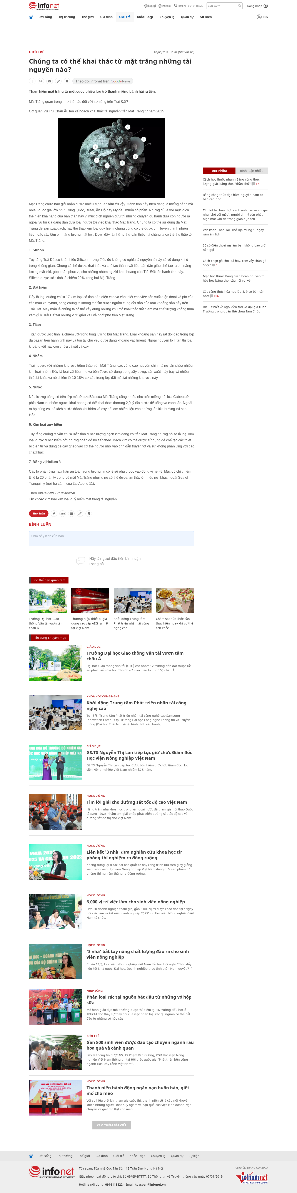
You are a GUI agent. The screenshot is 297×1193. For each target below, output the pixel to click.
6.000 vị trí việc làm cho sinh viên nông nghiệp (136, 902)
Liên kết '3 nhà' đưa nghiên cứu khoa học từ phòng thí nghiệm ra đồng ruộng (134, 855)
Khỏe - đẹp (145, 17)
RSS (265, 17)
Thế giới (88, 17)
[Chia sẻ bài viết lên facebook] (32, 81)
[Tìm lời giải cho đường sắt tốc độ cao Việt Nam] (55, 812)
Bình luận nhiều (252, 171)
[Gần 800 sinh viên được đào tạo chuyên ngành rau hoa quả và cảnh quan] (55, 1052)
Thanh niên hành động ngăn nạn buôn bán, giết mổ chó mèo (138, 1090)
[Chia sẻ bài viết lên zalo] (41, 81)
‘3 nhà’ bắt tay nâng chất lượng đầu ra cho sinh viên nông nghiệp (138, 954)
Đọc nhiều (219, 171)
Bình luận (38, 513)
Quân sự (187, 17)
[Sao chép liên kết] (58, 81)
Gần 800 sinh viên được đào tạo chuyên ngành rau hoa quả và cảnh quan (140, 1045)
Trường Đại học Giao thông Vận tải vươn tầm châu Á (46, 623)
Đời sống (45, 17)
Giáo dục (93, 647)
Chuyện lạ (167, 17)
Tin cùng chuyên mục (50, 638)
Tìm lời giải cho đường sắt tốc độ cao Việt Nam (137, 802)
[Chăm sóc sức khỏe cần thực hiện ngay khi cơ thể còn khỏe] (175, 600)
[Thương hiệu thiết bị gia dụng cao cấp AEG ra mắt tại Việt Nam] (90, 600)
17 (257, 184)
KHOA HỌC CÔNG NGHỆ (103, 696)
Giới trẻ (124, 17)
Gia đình (106, 17)
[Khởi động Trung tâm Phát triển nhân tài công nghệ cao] (133, 600)
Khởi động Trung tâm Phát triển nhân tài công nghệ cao (131, 623)
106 (216, 296)
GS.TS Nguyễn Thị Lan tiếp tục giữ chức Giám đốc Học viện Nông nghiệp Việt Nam (139, 755)
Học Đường (96, 796)
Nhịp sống (95, 991)
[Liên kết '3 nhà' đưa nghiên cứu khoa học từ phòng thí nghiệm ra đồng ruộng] (55, 862)
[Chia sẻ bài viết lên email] (49, 81)
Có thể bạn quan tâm (49, 580)
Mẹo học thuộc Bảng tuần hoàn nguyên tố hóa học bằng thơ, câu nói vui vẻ (233, 278)
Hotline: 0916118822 (190, 6)
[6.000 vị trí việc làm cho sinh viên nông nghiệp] (55, 911)
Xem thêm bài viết (111, 1125)
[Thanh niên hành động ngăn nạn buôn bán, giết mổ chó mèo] (55, 1097)
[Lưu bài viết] (67, 81)
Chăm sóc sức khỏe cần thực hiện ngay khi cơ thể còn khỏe (174, 623)
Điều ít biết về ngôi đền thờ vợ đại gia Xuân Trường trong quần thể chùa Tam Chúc (234, 309)
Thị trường (66, 17)
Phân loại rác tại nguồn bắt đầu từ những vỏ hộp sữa (139, 1000)
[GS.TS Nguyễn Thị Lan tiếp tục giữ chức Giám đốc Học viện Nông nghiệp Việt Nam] (55, 762)
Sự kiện (206, 17)
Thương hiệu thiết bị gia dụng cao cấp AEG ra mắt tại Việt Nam (89, 623)
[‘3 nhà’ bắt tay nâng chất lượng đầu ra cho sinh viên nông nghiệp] (55, 961)
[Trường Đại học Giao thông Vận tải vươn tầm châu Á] (48, 600)
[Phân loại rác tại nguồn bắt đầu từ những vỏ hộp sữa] (55, 1007)
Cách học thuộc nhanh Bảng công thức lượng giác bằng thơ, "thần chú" (231, 181)
